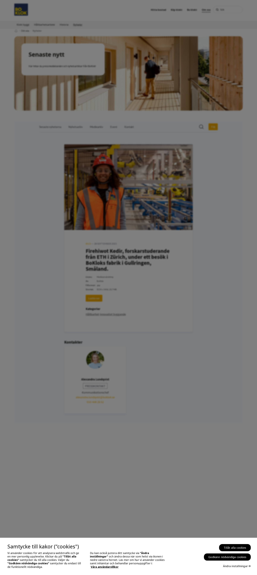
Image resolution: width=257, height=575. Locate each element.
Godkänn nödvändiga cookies (227, 557)
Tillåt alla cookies (235, 547)
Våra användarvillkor (105, 567)
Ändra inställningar (235, 566)
